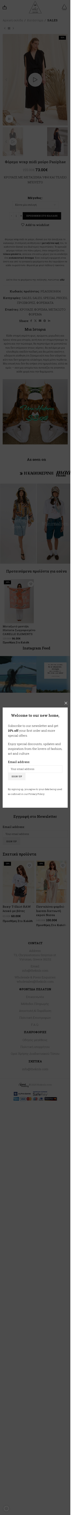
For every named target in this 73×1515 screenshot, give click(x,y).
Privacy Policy (36, 793)
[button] (6, 1508)
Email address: (19, 762)
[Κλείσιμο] (65, 703)
